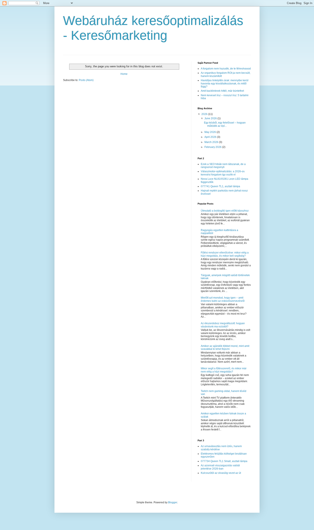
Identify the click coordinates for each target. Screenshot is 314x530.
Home (124, 73)
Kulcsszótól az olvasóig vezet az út (221, 472)
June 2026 (210, 118)
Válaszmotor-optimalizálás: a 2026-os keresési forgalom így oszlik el (223, 173)
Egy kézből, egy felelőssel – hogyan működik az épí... (225, 124)
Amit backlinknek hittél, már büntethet (222, 90)
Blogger (172, 502)
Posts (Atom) (86, 80)
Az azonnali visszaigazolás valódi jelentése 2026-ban (220, 467)
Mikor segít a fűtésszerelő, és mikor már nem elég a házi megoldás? (224, 370)
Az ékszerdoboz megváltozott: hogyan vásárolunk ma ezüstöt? (223, 325)
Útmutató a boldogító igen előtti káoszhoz (225, 210)
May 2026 (210, 132)
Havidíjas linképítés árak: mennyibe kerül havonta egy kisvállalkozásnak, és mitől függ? (224, 83)
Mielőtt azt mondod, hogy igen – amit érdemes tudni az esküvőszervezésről (223, 299)
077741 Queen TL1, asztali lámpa (220, 186)
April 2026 (210, 136)
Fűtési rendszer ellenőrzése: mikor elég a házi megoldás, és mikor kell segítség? (225, 254)
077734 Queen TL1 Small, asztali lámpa (224, 461)
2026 (204, 114)
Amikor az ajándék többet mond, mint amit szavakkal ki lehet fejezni (225, 347)
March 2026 (211, 142)
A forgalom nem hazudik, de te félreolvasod (226, 68)
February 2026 (213, 147)
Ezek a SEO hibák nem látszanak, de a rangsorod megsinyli (223, 166)
